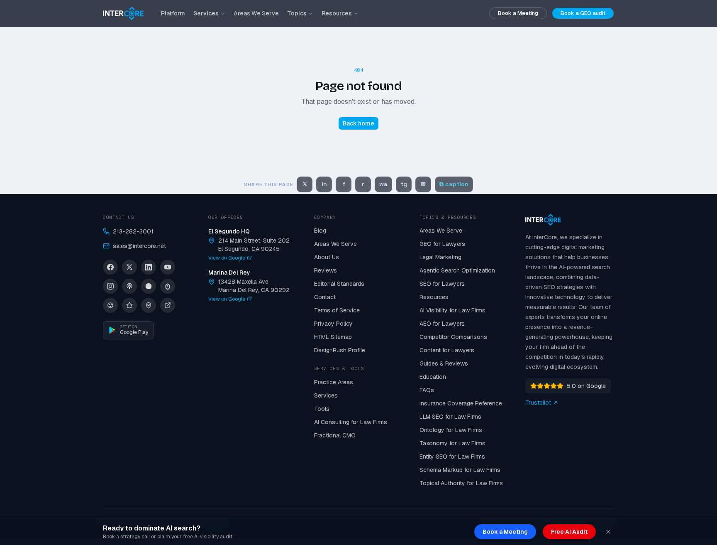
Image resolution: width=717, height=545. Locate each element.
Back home (358, 123)
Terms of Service (337, 310)
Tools (321, 408)
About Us (326, 257)
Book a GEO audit (583, 13)
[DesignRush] (167, 305)
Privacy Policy (333, 323)
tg (403, 184)
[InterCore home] (123, 13)
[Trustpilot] (129, 305)
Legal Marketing (440, 257)
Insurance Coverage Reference (460, 403)
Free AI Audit (569, 531)
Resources (337, 13)
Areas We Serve (256, 13)
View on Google (226, 258)
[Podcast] (129, 286)
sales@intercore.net (139, 246)
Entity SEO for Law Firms (452, 456)
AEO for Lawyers (442, 323)
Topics (297, 13)
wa (383, 184)
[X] (129, 267)
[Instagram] (110, 286)
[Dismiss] (608, 532)
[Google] (148, 305)
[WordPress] (110, 305)
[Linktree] (167, 286)
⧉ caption (453, 184)
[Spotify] (148, 286)
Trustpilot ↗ (541, 402)
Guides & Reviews (443, 363)
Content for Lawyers (446, 350)
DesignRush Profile (339, 350)
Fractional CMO (335, 435)
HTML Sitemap (333, 337)
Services (206, 13)
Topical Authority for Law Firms (461, 483)
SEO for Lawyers (442, 283)
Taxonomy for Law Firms (452, 443)
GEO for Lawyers (442, 244)
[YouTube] (167, 267)
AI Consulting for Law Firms (350, 422)
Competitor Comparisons (453, 337)
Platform (173, 13)
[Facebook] (110, 267)
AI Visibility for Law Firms (452, 310)
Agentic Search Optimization (457, 270)
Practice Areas (333, 382)
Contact (325, 297)
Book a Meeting (518, 13)
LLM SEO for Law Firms (450, 416)
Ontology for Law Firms (450, 430)
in (324, 184)
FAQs (426, 390)
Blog (320, 230)
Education (432, 377)
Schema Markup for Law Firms (459, 470)
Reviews (325, 270)
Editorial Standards (339, 283)
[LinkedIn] (148, 267)
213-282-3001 (133, 231)
